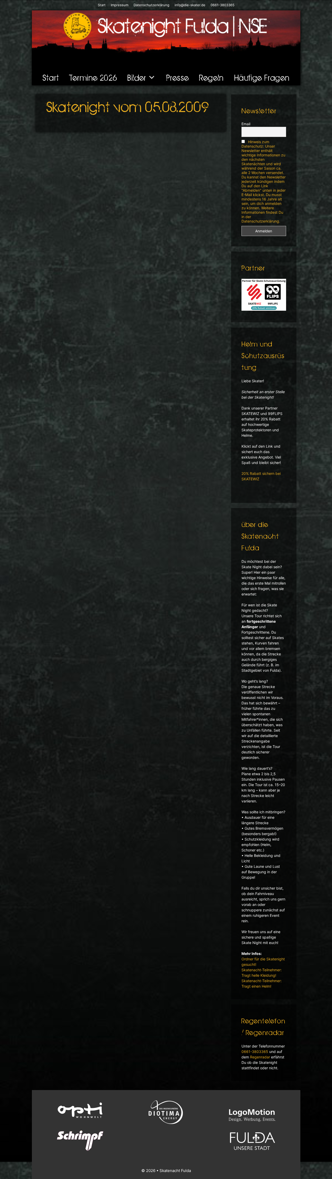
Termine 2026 (93, 77)
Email (245, 124)
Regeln (211, 77)
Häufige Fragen (262, 77)
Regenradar (260, 1057)
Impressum (119, 5)
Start (102, 5)
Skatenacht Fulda (175, 1170)
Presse (177, 77)
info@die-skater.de (190, 5)
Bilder (136, 77)
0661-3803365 (222, 5)
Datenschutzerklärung (151, 5)
